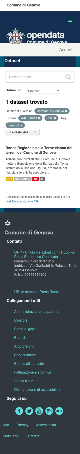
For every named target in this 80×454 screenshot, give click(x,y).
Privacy (22, 424)
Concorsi (21, 320)
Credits (33, 435)
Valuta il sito (23, 380)
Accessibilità (46, 424)
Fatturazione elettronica (32, 372)
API (68, 196)
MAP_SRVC (22, 179)
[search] (68, 77)
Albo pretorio (24, 346)
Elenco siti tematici (29, 363)
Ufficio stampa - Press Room (36, 291)
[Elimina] (66, 111)
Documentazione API (25, 201)
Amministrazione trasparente (36, 311)
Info (6, 424)
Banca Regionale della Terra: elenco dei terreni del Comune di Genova (39, 150)
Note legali (11, 435)
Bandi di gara (24, 328)
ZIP (42, 179)
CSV (9, 179)
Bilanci (19, 337)
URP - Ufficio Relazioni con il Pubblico (44, 252)
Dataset (12, 60)
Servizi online (25, 354)
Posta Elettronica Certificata (36, 256)
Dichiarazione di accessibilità (37, 389)
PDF (35, 179)
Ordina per (14, 90)
